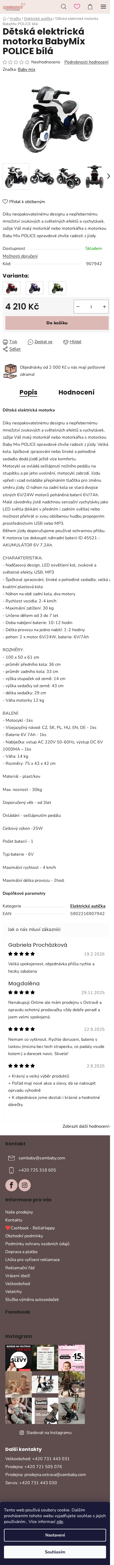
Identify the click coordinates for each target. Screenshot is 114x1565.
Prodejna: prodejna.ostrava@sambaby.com (45, 1475)
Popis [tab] (28, 392)
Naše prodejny (19, 1212)
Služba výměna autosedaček (32, 1299)
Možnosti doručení (20, 256)
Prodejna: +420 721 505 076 (33, 1467)
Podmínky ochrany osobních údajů (37, 1244)
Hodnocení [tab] (77, 392)
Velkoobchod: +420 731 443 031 (37, 1459)
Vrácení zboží (17, 1276)
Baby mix (26, 69)
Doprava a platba (21, 1252)
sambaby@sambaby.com (42, 1158)
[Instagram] (25, 1185)
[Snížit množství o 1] (78, 306)
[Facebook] (11, 1185)
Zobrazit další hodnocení (86, 1126)
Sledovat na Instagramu (49, 1433)
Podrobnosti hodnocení (86, 62)
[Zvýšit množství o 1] (104, 306)
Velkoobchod (17, 1284)
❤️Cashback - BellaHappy (30, 1228)
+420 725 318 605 (37, 1170)
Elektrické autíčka (88, 906)
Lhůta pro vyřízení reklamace (32, 1260)
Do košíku (57, 323)
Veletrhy (13, 1292)
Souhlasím (55, 1552)
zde (59, 1522)
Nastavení (55, 1535)
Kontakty (13, 1220)
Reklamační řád (19, 1268)
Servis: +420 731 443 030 (31, 1483)
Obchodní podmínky (24, 1236)
